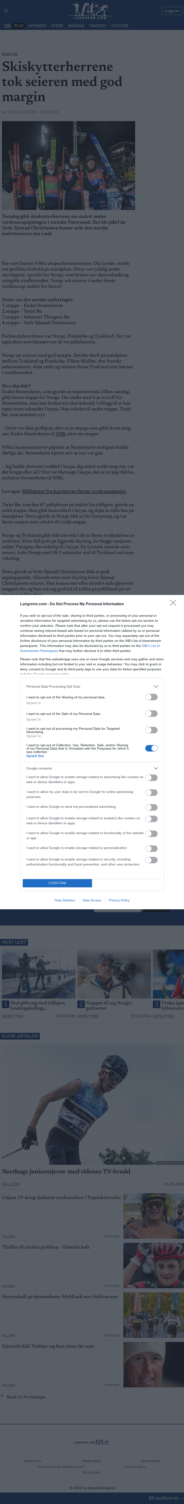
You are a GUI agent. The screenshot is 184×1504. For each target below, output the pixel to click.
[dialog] (92, 752)
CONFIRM (57, 883)
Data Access (92, 900)
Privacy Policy (119, 900)
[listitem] (92, 686)
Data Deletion (65, 900)
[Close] (174, 604)
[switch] (151, 697)
